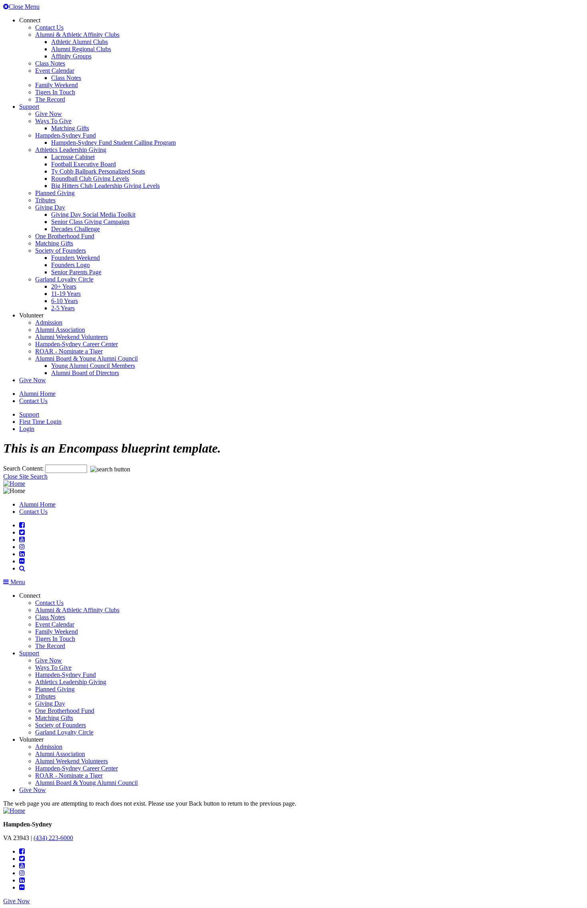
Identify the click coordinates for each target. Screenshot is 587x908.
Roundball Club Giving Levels (90, 178)
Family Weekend (56, 85)
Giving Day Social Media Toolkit (93, 214)
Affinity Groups (71, 56)
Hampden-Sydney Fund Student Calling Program (113, 142)
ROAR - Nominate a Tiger (69, 351)
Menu (17, 582)
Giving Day (50, 207)
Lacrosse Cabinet (73, 157)
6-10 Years (64, 300)
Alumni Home (37, 393)
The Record (50, 99)
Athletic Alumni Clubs (79, 41)
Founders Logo (70, 264)
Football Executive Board (83, 164)
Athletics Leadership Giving (70, 149)
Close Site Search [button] (25, 476)
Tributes (45, 200)
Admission (48, 322)
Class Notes (50, 63)
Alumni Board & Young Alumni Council (86, 358)
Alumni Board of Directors (85, 372)
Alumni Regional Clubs (81, 49)
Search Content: (24, 468)
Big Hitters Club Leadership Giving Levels (105, 185)
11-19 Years (66, 293)
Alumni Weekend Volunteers (71, 336)
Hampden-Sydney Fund (65, 135)
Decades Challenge (75, 229)
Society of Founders (60, 250)
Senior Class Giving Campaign (90, 221)
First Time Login (40, 421)
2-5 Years (63, 308)
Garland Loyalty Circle (64, 279)
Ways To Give (53, 121)
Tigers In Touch (55, 92)
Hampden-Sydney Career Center (76, 344)
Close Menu (24, 6)
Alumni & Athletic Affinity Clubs (77, 34)
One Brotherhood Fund (64, 236)
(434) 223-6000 (53, 837)
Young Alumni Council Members (93, 365)
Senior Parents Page (76, 272)
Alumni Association (60, 329)
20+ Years (63, 286)
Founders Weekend (75, 257)
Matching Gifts (70, 128)
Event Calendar (54, 70)
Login (26, 428)
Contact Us (49, 27)
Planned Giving (55, 193)
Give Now (48, 113)
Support (29, 106)
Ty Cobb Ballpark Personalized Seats (98, 171)
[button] (22, 568)
